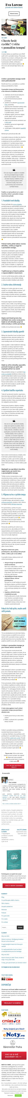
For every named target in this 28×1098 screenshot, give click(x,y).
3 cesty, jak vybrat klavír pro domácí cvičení (13, 963)
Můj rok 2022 (5, 954)
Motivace (4, 812)
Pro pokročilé (11, 812)
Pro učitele (19, 812)
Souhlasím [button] (18, 1095)
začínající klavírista (16, 504)
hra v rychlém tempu (12, 820)
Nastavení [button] (10, 1095)
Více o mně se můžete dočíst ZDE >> (11, 803)
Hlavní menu (14, 13)
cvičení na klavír (18, 816)
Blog (2, 897)
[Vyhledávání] (9, 927)
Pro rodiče (4, 919)
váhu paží (8, 122)
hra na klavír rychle (7, 818)
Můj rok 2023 (5, 936)
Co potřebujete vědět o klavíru (10, 900)
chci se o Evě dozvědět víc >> (13, 1055)
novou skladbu (17, 204)
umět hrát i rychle (15, 738)
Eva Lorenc (14, 5)
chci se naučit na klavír (9, 814)
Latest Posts (10, 779)
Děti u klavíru (7, 810)
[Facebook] (6, 783)
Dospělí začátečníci (16, 810)
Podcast (3, 913)
